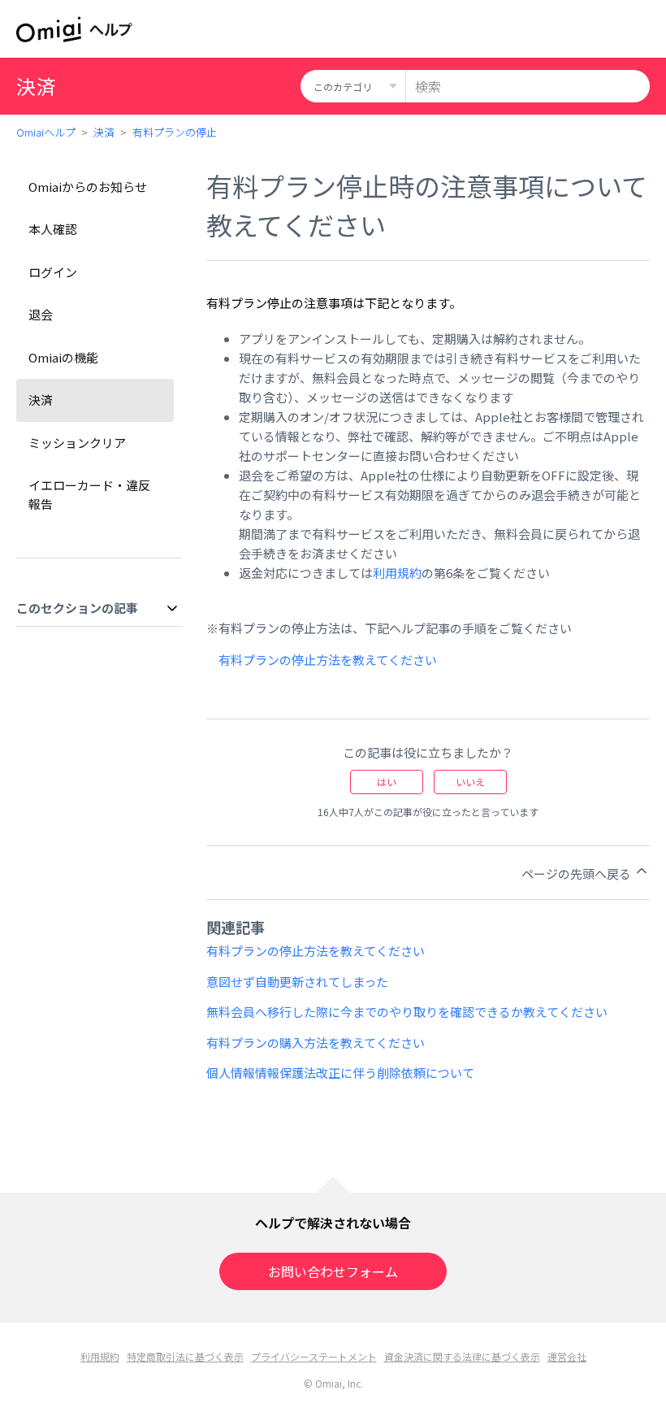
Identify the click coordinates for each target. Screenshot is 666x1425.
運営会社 (566, 1356)
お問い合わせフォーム (333, 1271)
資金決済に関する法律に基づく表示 (462, 1356)
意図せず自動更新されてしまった (297, 981)
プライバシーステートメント (314, 1356)
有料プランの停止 (174, 132)
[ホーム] (74, 29)
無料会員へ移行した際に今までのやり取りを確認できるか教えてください (407, 1011)
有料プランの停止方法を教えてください (327, 659)
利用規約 (397, 572)
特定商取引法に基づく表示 (185, 1356)
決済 (104, 132)
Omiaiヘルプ (46, 132)
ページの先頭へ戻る (577, 873)
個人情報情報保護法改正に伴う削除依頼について (340, 1072)
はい (386, 782)
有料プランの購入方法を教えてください (315, 1042)
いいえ (470, 782)
